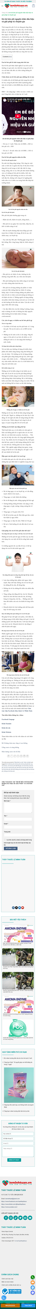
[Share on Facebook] (11, 756)
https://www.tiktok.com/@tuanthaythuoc (13, 1204)
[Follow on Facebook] (6, 1218)
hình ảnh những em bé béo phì (18, 769)
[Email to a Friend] (18, 756)
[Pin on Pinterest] (21, 756)
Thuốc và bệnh (27, 762)
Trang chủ (5, 12)
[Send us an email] (25, 1218)
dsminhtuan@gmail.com (12, 1198)
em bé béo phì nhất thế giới (14, 765)
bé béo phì (17, 764)
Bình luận (7, 801)
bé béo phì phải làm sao (27, 764)
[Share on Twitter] (14, 756)
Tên (5, 816)
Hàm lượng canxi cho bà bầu (11, 751)
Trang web (7, 832)
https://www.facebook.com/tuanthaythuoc (14, 1201)
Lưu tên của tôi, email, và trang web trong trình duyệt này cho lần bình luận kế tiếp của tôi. (18, 842)
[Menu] (2, 6)
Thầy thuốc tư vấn (18, 762)
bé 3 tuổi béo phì (10, 764)
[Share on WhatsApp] (8, 756)
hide (10, 56)
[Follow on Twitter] (19, 907)
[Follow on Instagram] (13, 907)
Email (6, 824)
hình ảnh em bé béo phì (22, 767)
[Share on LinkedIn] (24, 756)
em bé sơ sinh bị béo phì (10, 767)
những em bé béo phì (9, 771)
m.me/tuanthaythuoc (20, 1241)
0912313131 (10, 1305)
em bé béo (4, 765)
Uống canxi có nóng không (10, 747)
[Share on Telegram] (27, 756)
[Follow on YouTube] (22, 907)
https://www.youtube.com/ (9, 1207)
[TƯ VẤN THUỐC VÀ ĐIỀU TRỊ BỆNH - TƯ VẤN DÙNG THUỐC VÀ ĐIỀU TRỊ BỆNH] (15, 6)
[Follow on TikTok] (16, 907)
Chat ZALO (28, 1305)
